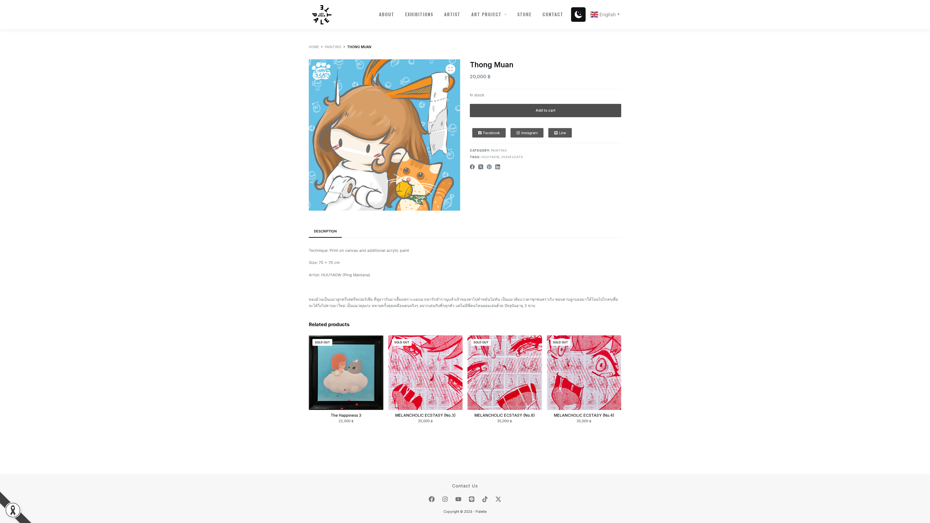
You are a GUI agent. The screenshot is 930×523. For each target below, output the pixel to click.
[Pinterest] (489, 166)
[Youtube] (458, 499)
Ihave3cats (512, 157)
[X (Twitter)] (480, 166)
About (386, 14)
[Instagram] (445, 499)
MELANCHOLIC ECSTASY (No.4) (584, 415)
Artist (452, 14)
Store (524, 14)
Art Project (486, 14)
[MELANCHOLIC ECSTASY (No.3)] (425, 372)
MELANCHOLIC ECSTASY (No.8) (504, 415)
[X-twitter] (498, 499)
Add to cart (546, 110)
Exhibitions (419, 14)
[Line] (472, 499)
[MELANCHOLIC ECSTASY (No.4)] (584, 372)
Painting (499, 150)
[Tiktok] (485, 499)
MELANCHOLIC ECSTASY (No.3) (425, 415)
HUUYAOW (490, 157)
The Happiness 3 (346, 415)
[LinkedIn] (497, 166)
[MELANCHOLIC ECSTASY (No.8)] (504, 372)
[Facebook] (472, 166)
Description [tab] (325, 231)
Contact (552, 14)
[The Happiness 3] (346, 372)
